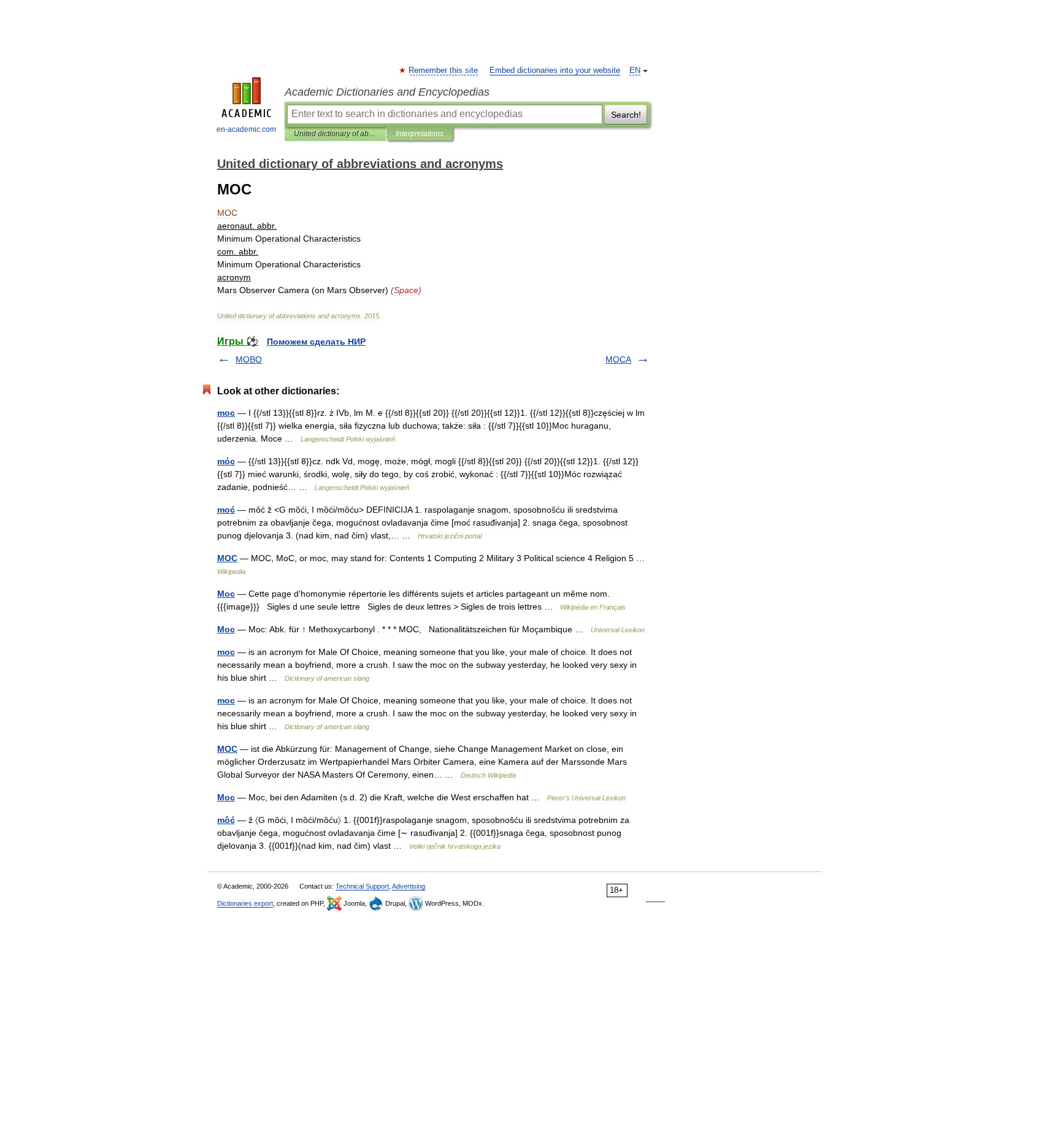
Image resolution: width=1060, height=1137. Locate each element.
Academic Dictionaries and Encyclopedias (387, 92)
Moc (226, 594)
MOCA (618, 359)
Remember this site (444, 70)
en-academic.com (246, 129)
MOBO (249, 359)
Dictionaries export (245, 903)
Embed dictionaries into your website (555, 70)
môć (226, 820)
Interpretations (420, 133)
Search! (626, 115)
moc (226, 413)
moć (226, 510)
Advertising (408, 886)
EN (634, 70)
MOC (227, 558)
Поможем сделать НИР (316, 341)
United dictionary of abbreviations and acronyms (335, 133)
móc (226, 461)
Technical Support (362, 886)
